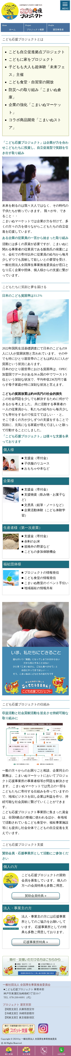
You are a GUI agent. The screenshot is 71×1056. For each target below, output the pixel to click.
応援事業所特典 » (35, 942)
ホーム (9, 27)
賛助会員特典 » (35, 895)
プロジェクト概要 (34, 27)
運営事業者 (56, 27)
